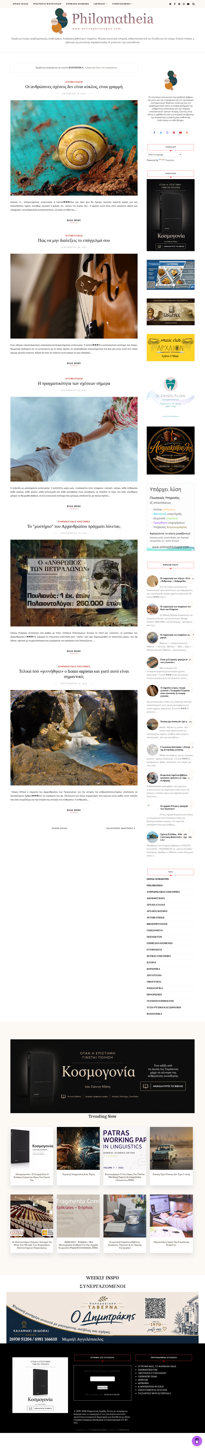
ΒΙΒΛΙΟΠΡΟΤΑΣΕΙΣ (157, 924)
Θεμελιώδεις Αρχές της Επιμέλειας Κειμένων (171, 1243)
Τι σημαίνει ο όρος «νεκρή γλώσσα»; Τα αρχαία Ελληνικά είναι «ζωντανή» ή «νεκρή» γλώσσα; (175, 691)
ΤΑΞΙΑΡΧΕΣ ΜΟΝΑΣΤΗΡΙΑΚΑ (154, 1393)
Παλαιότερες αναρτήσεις (120, 828)
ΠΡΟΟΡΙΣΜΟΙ (154, 994)
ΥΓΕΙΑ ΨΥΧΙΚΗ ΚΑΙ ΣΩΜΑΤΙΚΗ (164, 1007)
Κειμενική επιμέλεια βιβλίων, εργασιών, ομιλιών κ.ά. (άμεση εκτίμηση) (174, 778)
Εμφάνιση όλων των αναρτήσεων (101, 67)
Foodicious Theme (99, 1430)
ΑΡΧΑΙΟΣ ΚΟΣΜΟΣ (157, 911)
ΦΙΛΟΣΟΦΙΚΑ (154, 1014)
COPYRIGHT (99, 4)
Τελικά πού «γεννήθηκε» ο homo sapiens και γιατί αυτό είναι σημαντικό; (74, 674)
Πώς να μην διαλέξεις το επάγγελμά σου (74, 240)
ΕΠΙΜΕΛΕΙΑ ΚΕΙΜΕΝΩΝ (77, 4)
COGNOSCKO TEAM (147, 1376)
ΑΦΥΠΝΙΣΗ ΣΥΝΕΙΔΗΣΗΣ (152, 1373)
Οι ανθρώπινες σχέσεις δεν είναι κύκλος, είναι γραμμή (74, 86)
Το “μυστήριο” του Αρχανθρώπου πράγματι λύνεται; (74, 526)
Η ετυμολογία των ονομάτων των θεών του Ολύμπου (175, 608)
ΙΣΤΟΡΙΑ (151, 962)
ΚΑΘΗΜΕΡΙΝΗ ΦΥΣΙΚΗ (151, 1386)
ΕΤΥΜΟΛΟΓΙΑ (154, 949)
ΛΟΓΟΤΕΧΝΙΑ (154, 975)
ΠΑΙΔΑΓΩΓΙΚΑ (155, 988)
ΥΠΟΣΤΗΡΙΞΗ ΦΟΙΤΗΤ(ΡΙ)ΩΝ (47, 4)
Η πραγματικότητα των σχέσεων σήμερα (74, 383)
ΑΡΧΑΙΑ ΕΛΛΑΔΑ (156, 904)
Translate (169, 160)
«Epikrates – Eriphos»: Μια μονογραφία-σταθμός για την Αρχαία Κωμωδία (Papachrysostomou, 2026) (78, 1245)
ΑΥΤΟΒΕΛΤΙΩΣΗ (74, 82)
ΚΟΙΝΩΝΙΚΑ (153, 969)
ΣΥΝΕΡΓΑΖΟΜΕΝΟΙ (121, 4)
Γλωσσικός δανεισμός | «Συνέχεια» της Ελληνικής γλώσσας (176, 748)
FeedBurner (112, 1394)
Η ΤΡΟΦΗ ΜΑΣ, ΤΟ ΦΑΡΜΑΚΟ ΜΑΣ (157, 1366)
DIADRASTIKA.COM (147, 1369)
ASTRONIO (143, 1383)
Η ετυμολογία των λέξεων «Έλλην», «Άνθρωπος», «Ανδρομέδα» (177, 579)
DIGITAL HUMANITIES (158, 879)
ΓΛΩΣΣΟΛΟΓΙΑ (155, 930)
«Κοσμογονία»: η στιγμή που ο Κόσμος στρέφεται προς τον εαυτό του (32, 1177)
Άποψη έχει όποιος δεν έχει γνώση (176, 721)
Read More (74, 220)
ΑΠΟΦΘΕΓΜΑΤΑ (156, 898)
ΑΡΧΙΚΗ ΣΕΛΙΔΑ (20, 4)
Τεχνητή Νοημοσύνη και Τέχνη (78, 1174)
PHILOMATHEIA (155, 885)
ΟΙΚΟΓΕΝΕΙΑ (154, 981)
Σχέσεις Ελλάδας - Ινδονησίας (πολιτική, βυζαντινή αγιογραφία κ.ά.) (176, 837)
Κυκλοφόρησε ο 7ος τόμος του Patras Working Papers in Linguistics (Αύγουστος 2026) (125, 1177)
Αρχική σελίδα (59, 828)
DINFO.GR (143, 1379)
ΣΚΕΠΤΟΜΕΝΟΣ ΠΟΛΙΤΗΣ (152, 1390)
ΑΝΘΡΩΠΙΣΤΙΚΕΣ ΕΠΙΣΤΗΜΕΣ (74, 522)
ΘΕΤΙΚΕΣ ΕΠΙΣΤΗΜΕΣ (159, 956)
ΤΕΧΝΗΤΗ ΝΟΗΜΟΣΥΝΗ (160, 1001)
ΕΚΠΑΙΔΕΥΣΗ (154, 937)
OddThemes (124, 1430)
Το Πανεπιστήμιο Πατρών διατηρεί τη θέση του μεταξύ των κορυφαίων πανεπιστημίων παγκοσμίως (32, 1245)
